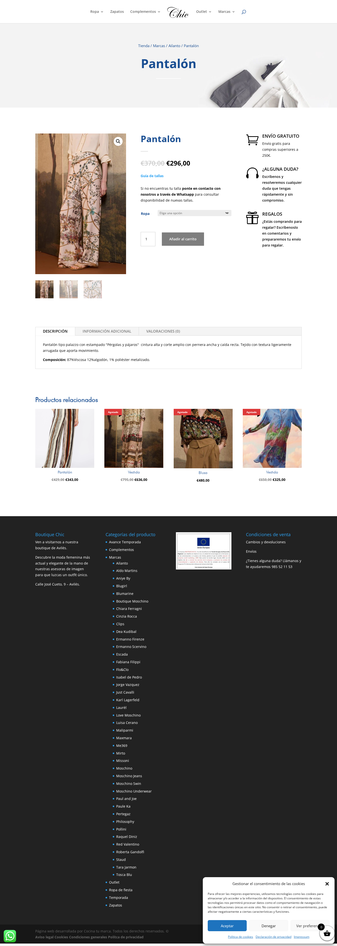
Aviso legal (44, 937)
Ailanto (174, 45)
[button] (327, 883)
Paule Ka (123, 806)
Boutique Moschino (132, 601)
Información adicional (107, 331)
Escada (122, 654)
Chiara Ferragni (129, 608)
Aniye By (123, 578)
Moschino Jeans (129, 776)
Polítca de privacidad (126, 937)
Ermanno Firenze (130, 639)
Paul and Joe (126, 798)
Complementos (143, 12)
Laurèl (121, 707)
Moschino (124, 768)
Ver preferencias (310, 925)
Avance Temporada (125, 542)
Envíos (251, 551)
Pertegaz (123, 814)
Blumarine (124, 593)
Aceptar (227, 925)
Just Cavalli (125, 692)
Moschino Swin (128, 783)
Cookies (61, 937)
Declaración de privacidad (273, 937)
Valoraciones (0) (163, 331)
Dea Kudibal (126, 631)
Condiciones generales (88, 937)
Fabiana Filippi (128, 662)
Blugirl (121, 586)
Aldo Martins (126, 570)
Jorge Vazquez (127, 684)
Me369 (121, 745)
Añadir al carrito (183, 239)
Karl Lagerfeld (127, 700)
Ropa (94, 12)
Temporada (118, 897)
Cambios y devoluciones (266, 542)
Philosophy (125, 821)
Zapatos (117, 12)
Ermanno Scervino (131, 646)
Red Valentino (127, 844)
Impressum (301, 937)
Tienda (144, 45)
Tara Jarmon (126, 867)
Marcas (224, 12)
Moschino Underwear (134, 791)
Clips (120, 624)
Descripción (55, 331)
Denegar (269, 925)
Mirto (120, 753)
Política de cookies (240, 937)
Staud (121, 859)
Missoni (122, 760)
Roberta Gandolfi (130, 852)
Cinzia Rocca (126, 616)
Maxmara (124, 738)
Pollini (121, 829)
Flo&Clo (122, 669)
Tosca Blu (124, 874)
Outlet (201, 12)
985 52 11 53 (282, 566)
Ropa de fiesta (120, 890)
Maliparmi (124, 730)
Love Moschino (128, 715)
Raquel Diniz (126, 836)
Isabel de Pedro (129, 677)
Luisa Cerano (127, 722)
